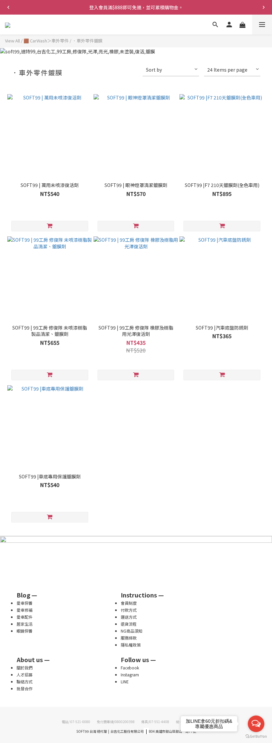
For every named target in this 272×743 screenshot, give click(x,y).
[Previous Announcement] (8, 7)
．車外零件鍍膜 (87, 40)
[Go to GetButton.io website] (256, 736)
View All (12, 40)
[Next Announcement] (264, 7)
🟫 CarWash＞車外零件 (46, 40)
